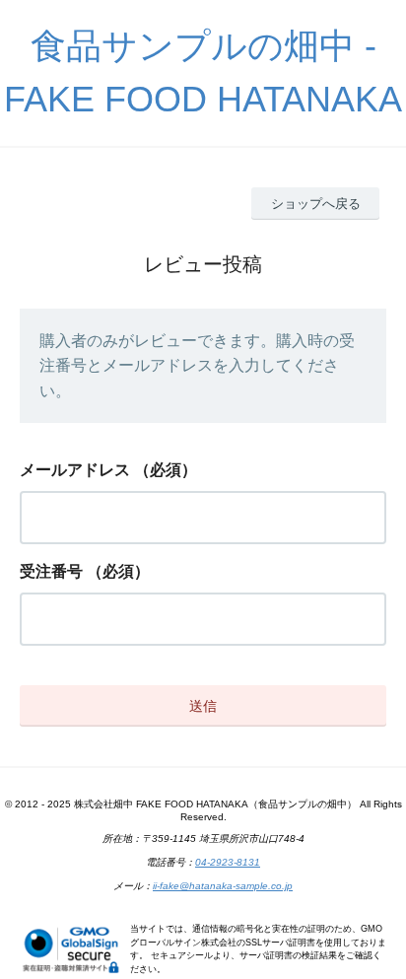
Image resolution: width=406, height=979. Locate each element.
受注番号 (51, 571)
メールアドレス (75, 469)
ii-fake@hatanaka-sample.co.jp (223, 885)
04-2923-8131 (227, 862)
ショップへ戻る (316, 203)
